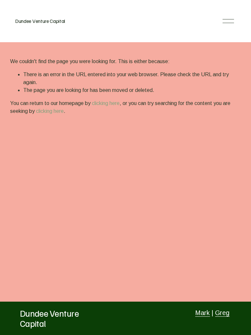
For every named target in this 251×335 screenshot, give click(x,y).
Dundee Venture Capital (40, 21)
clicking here (106, 103)
